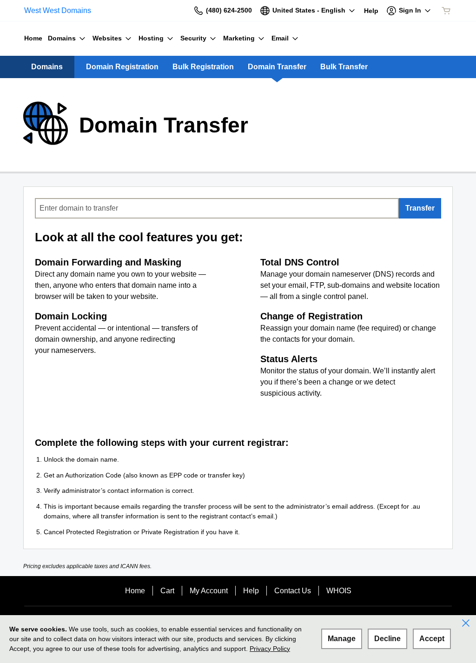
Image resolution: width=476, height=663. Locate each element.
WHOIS (338, 591)
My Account (209, 591)
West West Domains (57, 10)
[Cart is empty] (446, 11)
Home (135, 591)
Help (251, 591)
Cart (167, 591)
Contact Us (292, 591)
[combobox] (217, 208)
